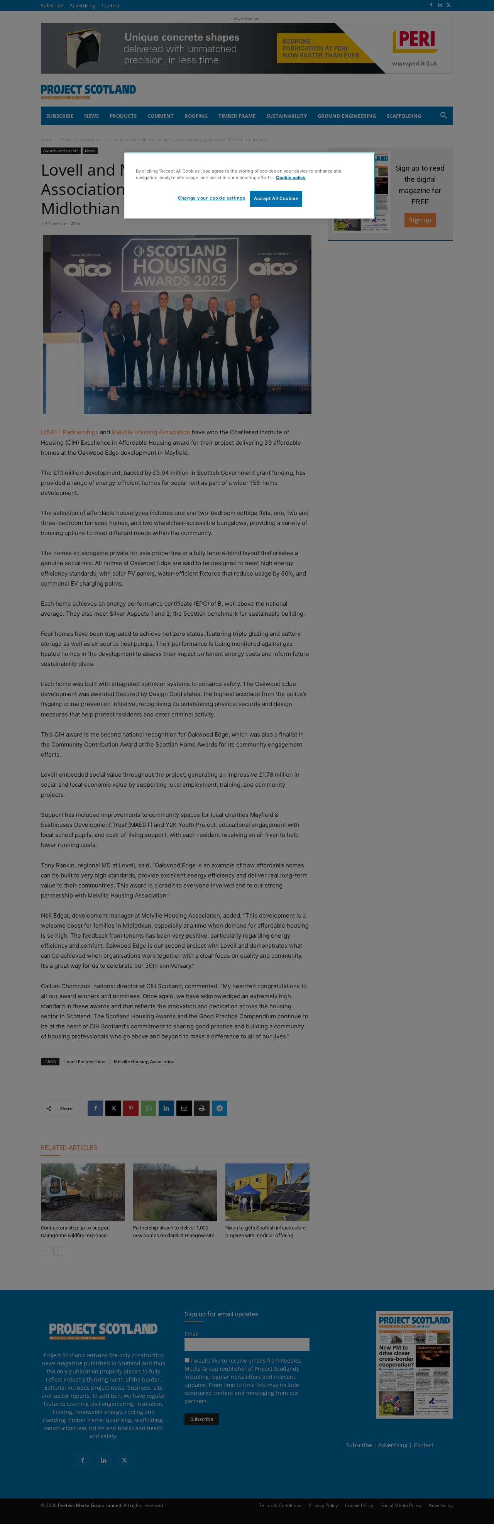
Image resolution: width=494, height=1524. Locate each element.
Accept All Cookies (276, 198)
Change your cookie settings (211, 198)
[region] (249, 185)
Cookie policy (291, 177)
